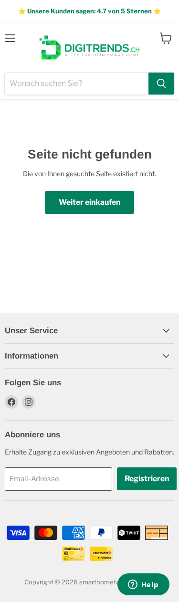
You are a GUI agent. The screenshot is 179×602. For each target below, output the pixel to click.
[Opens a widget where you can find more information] (143, 585)
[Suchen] (161, 84)
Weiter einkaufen (89, 202)
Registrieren (147, 478)
